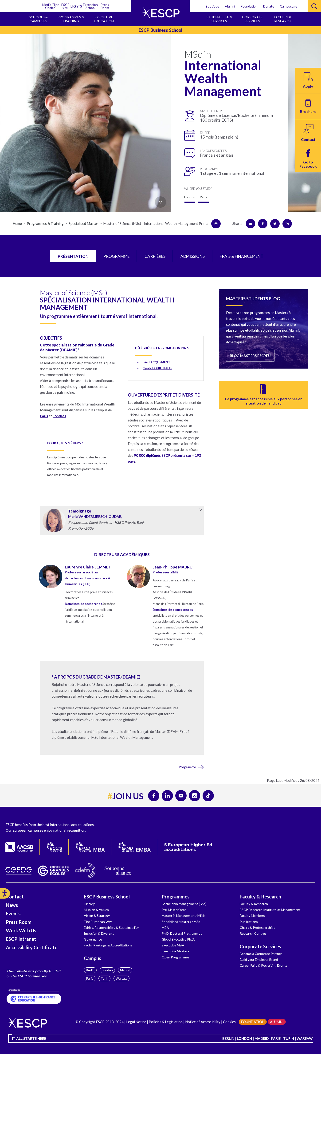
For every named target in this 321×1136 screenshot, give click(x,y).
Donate (268, 6)
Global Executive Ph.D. (178, 939)
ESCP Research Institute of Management (270, 910)
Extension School (90, 6)
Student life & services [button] (219, 19)
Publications (249, 922)
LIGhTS (76, 6)
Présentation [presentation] (73, 256)
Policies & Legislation (166, 1022)
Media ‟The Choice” (50, 6)
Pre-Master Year (174, 910)
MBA (165, 927)
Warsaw (121, 978)
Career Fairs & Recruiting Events (263, 965)
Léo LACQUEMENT (156, 362)
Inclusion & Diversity (99, 933)
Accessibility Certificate (31, 947)
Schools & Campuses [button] (38, 19)
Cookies (229, 1022)
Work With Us (21, 930)
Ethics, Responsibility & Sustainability (111, 927)
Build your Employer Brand (259, 959)
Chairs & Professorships (257, 927)
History (89, 904)
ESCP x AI (65, 6)
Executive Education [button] (104, 19)
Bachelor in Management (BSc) (184, 904)
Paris (44, 416)
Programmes (175, 896)
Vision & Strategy (97, 916)
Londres (59, 416)
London (107, 970)
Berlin (90, 970)
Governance (93, 939)
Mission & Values (96, 910)
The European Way (98, 922)
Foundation (249, 6)
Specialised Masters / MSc (181, 922)
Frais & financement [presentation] (241, 256)
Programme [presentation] (116, 256)
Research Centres (253, 933)
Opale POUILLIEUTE (157, 368)
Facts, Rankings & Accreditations (108, 945)
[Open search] (314, 6)
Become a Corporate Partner (261, 954)
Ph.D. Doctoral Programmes (182, 933)
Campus (92, 958)
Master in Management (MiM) (183, 916)
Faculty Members (252, 916)
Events (13, 913)
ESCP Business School (107, 896)
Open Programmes (175, 957)
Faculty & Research (260, 896)
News (12, 905)
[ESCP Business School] (160, 13)
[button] (308, 107)
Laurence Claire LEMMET (88, 566)
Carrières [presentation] (155, 256)
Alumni (230, 6)
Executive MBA (173, 945)
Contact (15, 896)
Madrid (125, 970)
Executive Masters (175, 951)
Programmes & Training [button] (71, 19)
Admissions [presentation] (192, 256)
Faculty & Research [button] (282, 19)
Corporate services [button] (252, 19)
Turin (104, 978)
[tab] (73, 256)
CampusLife (288, 6)
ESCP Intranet (21, 939)
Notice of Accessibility (202, 1022)
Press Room (105, 6)
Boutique (212, 6)
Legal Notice (136, 1022)
